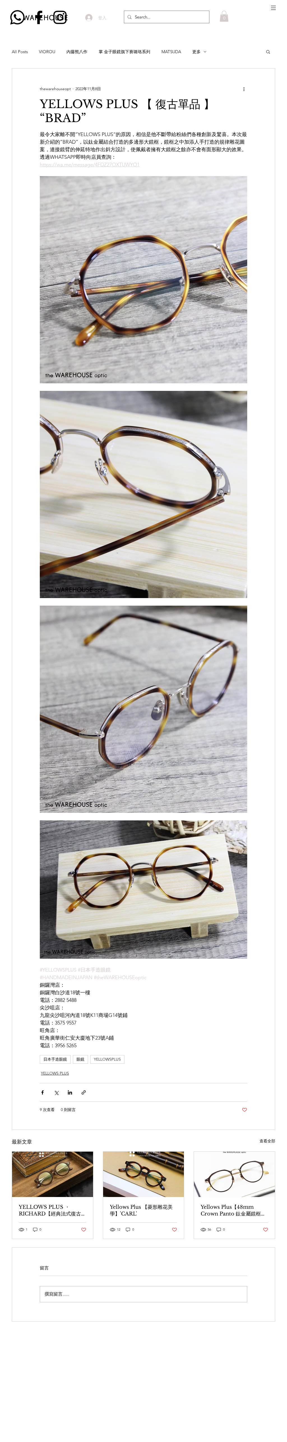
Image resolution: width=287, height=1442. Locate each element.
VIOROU (47, 51)
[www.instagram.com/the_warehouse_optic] (60, 17)
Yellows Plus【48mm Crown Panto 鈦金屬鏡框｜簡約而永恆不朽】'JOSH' (233, 1210)
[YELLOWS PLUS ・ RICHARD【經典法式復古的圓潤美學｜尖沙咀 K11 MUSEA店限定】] (52, 1174)
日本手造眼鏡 (55, 1059)
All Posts (20, 51)
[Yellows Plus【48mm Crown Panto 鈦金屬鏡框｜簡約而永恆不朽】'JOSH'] (234, 1174)
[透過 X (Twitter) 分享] (56, 1092)
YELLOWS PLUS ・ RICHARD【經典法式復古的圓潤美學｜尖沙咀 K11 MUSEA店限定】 (52, 1210)
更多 (196, 51)
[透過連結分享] (83, 1092)
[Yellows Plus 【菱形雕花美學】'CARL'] (143, 1174)
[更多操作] (243, 88)
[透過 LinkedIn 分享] (70, 1092)
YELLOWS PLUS (55, 1073)
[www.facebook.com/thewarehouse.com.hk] (39, 17)
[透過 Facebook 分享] (42, 1092)
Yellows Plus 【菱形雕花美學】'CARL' (141, 1210)
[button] (273, 8)
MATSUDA (171, 51)
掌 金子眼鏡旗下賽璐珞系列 (124, 51)
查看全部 (267, 1141)
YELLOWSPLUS (107, 1059)
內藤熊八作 (76, 51)
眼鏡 (80, 1059)
